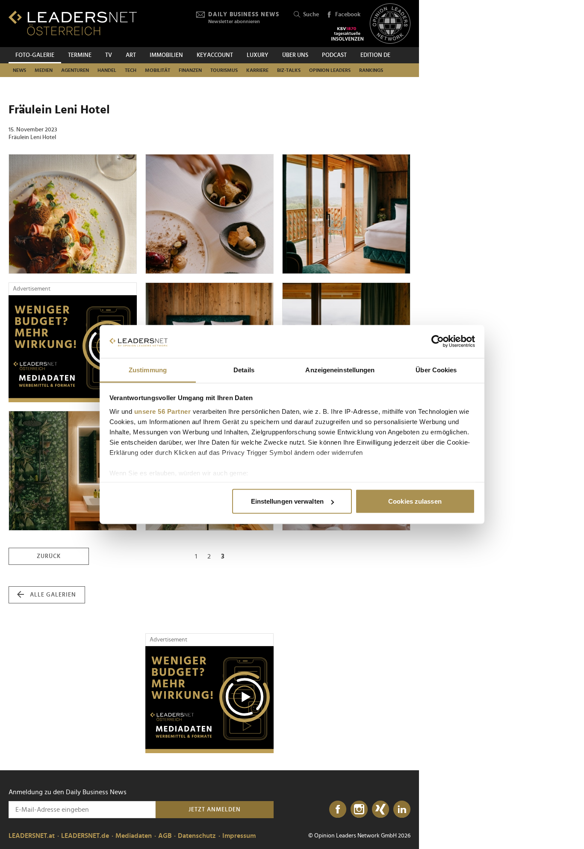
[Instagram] (359, 809)
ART (131, 55)
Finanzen (190, 70)
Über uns (295, 55)
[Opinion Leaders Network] (390, 23)
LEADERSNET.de (85, 835)
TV (108, 55)
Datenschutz (197, 835)
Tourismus (224, 70)
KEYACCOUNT (215, 55)
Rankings (371, 70)
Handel (106, 70)
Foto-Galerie (34, 55)
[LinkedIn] (401, 809)
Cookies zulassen (415, 501)
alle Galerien (53, 595)
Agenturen (75, 70)
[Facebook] (337, 809)
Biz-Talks (289, 70)
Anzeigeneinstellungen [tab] (340, 369)
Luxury (257, 55)
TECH (130, 70)
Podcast (334, 55)
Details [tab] (243, 369)
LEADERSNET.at (32, 835)
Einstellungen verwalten (287, 501)
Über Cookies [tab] (436, 369)
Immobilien (166, 55)
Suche (311, 15)
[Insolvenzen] (347, 34)
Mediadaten (133, 835)
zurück (49, 556)
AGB (164, 835)
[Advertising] (73, 348)
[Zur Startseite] (73, 22)
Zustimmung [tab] (148, 369)
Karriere (257, 70)
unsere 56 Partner (162, 411)
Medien (44, 70)
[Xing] (380, 809)
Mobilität (157, 70)
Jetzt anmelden (215, 810)
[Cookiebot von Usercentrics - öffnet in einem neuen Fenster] (437, 341)
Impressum (239, 835)
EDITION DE (375, 55)
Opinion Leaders (330, 70)
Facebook (347, 15)
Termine (79, 55)
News (19, 70)
